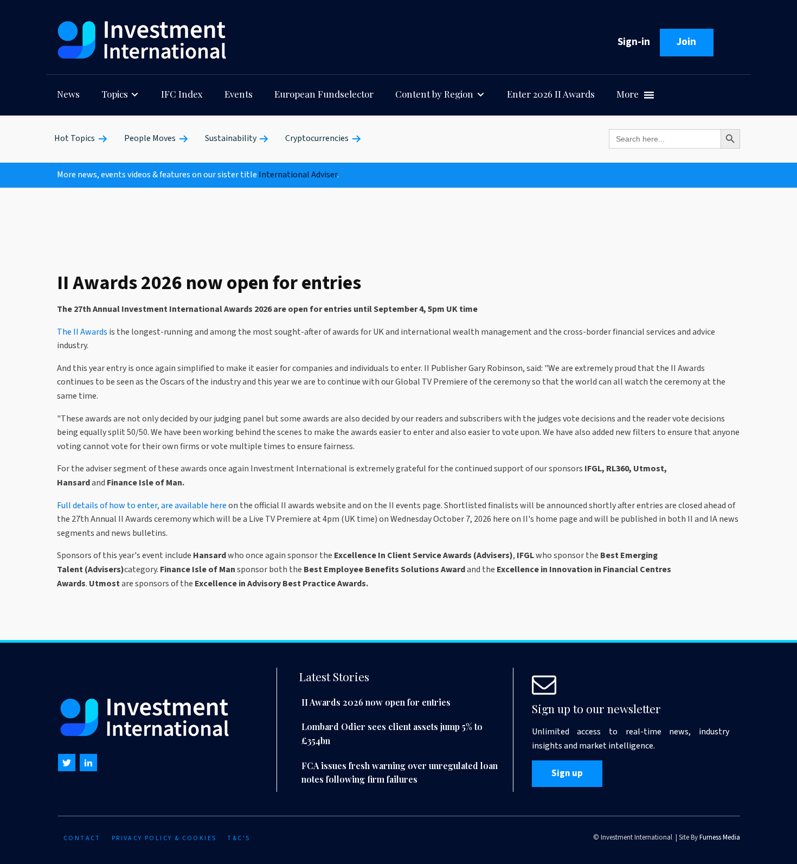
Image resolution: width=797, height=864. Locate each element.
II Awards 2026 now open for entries (376, 702)
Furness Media (719, 837)
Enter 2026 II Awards (551, 94)
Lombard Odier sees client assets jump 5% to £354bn (392, 733)
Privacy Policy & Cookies (164, 838)
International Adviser (298, 175)
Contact (82, 838)
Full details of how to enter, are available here (142, 505)
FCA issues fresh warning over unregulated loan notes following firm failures (399, 772)
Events (238, 94)
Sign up (567, 773)
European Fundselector (324, 94)
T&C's (238, 838)
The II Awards (82, 332)
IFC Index (182, 94)
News (68, 94)
